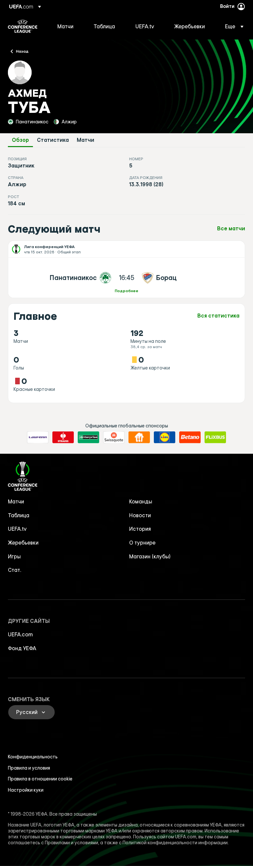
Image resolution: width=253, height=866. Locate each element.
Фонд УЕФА (22, 648)
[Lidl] (164, 437)
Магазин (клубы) (150, 556)
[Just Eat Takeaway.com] (139, 437)
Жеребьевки (23, 543)
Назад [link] (22, 51)
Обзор (20, 140)
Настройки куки (25, 790)
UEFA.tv (17, 529)
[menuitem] (67, 26)
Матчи (85, 140)
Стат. (14, 570)
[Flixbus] (215, 437)
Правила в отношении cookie (40, 778)
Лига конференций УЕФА (22, 26)
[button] (232, 26)
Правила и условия (29, 768)
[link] (65, 26)
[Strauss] (63, 437)
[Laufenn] (37, 437)
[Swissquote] (114, 437)
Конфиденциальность (33, 756)
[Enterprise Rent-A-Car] (88, 437)
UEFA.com (20, 634)
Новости (140, 515)
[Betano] (190, 437)
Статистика (53, 140)
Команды (140, 501)
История (140, 529)
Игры (14, 556)
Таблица (18, 515)
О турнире (142, 543)
